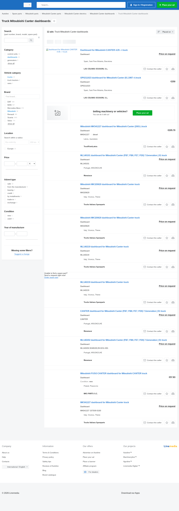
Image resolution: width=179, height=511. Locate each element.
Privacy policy (48, 457)
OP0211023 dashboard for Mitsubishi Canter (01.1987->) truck (110, 78)
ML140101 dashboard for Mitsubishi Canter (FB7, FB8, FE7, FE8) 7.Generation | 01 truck (123, 155)
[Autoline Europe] (11, 5)
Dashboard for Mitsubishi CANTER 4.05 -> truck (104, 50)
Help (4, 457)
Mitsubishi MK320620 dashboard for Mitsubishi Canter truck (110, 184)
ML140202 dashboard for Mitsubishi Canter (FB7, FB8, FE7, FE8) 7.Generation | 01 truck (123, 340)
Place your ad (142, 113)
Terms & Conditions (50, 453)
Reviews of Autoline (50, 466)
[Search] (39, 5)
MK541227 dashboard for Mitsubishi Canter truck (104, 402)
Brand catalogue (49, 475)
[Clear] (39, 37)
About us (5, 453)
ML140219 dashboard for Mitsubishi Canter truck (104, 247)
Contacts (5, 461)
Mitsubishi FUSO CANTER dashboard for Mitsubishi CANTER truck (113, 373)
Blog (44, 470)
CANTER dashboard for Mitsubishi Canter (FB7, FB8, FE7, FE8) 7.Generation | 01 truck (123, 311)
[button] (166, 69)
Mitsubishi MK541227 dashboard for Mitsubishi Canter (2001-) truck (113, 126)
